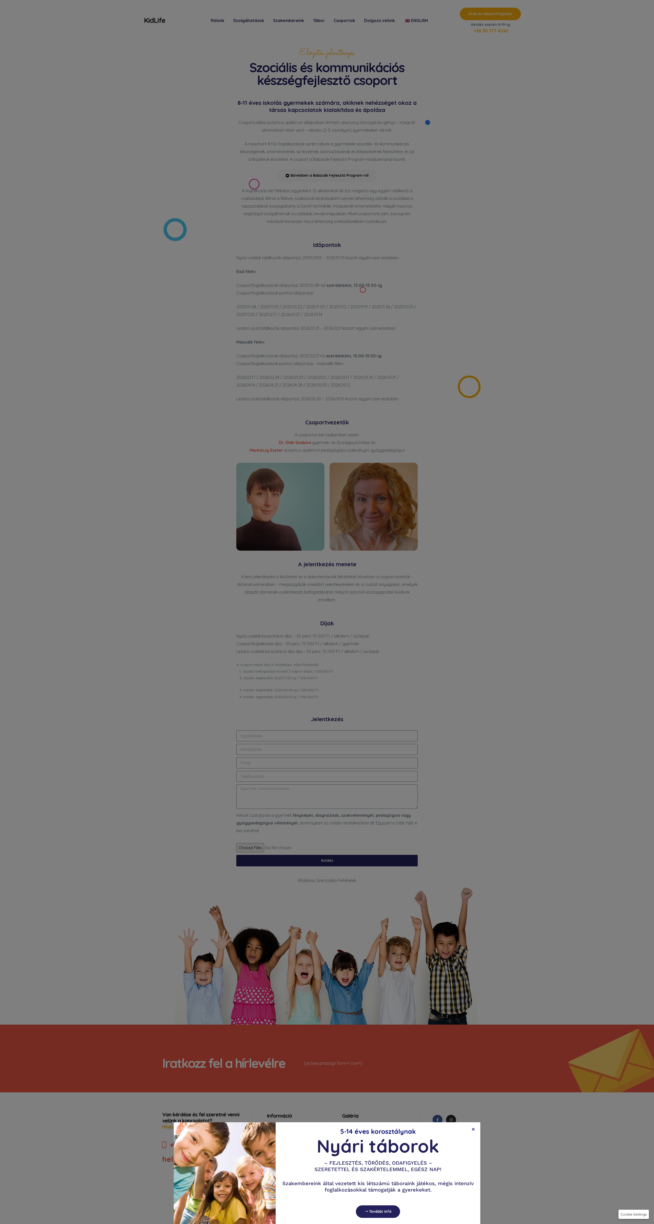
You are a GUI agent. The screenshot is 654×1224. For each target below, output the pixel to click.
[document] (327, 612)
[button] (633, 1214)
